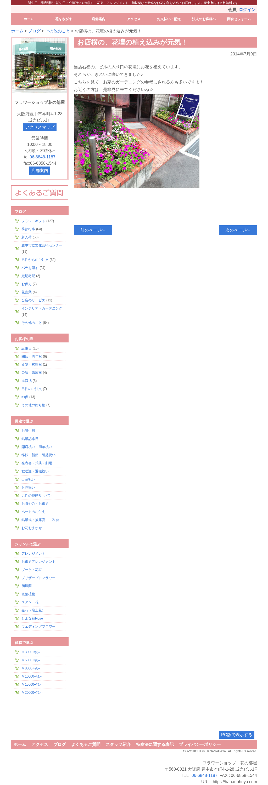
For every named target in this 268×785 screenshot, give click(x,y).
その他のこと (57, 31)
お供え (26, 284)
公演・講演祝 (31, 373)
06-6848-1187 (42, 157)
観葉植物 (28, 594)
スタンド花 (29, 602)
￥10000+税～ (32, 676)
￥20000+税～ (32, 693)
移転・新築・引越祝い (38, 455)
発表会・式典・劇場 (36, 463)
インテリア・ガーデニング (41, 308)
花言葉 (26, 292)
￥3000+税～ (31, 652)
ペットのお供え (33, 512)
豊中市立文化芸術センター (41, 245)
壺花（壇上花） (33, 610)
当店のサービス (33, 300)
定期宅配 (28, 276)
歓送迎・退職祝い (35, 471)
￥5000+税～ (31, 660)
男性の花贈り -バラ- (36, 495)
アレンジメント (33, 553)
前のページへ (92, 230)
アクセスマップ (39, 127)
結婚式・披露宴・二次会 (40, 520)
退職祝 (26, 381)
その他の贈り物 (33, 405)
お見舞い (28, 487)
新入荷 (26, 237)
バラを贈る (29, 268)
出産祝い (28, 479)
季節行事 (28, 229)
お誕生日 (28, 431)
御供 (24, 397)
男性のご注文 (31, 389)
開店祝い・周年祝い (36, 447)
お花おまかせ (31, 528)
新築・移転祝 (31, 364)
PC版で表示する (236, 734)
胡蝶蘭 (26, 586)
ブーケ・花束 (31, 570)
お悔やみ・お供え (35, 504)
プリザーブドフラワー (38, 578)
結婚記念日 (29, 439)
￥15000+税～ (32, 684)
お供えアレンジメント (38, 562)
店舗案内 (39, 170)
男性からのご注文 (35, 260)
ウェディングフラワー (38, 626)
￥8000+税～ (31, 668)
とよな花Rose (32, 618)
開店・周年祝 (31, 356)
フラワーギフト (33, 221)
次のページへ (237, 230)
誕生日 (26, 348)
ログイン (247, 9)
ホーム (17, 31)
